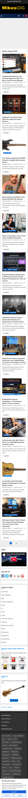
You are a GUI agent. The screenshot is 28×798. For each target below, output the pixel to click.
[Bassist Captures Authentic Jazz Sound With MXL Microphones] (14, 184)
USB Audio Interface (7, 777)
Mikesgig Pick (6, 755)
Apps (5, 71)
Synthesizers (16, 774)
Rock (10, 767)
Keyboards (6, 435)
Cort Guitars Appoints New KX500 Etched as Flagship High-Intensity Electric (13, 160)
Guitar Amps (18, 748)
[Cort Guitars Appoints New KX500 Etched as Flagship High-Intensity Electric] (14, 145)
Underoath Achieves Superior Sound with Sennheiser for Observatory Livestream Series (13, 320)
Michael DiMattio (7, 82)
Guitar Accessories (7, 748)
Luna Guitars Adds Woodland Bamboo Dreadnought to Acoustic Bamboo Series (13, 483)
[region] (14, 788)
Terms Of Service (6, 719)
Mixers (5, 353)
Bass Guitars (5, 742)
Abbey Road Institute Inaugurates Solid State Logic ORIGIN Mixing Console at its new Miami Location (14, 361)
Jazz (5, 191)
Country (5, 230)
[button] (1, 16)
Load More (14, 700)
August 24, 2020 (18, 82)
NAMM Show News (16, 758)
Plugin (13, 761)
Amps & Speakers (6, 595)
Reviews (4, 767)
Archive (9, 739)
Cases (3, 605)
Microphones (10, 191)
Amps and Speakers (18, 736)
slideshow (17, 767)
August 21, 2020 (18, 201)
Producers (6, 514)
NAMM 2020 (15, 755)
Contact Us (4, 725)
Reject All (20, 795)
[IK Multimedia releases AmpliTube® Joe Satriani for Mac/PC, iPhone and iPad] (14, 386)
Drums (3, 612)
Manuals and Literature (7, 625)
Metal (14, 394)
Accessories (4, 591)
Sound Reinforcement (15, 771)
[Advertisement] (14, 33)
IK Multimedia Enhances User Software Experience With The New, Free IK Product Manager (12, 78)
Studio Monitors (7, 112)
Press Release (6, 764)
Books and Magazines (7, 601)
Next (16, 543)
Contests (4, 745)
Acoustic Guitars (7, 475)
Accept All (14, 792)
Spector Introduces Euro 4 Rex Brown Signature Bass (13, 681)
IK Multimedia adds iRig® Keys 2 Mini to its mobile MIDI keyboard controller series (13, 442)
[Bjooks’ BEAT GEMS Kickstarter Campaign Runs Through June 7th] (13, 663)
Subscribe (26, 16)
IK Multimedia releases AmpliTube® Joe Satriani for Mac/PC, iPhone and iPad (12, 401)
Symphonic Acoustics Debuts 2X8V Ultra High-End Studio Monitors (12, 119)
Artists (4, 676)
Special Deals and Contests (12, 649)
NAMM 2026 (5, 758)
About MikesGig (5, 715)
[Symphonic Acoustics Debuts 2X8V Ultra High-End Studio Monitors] (14, 104)
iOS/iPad (9, 269)
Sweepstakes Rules (6, 729)
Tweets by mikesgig (6, 707)
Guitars (3, 615)
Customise (7, 795)
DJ (2, 608)
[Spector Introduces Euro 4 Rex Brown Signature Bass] (13, 691)
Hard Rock (6, 312)
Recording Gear (12, 353)
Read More (6, 92)
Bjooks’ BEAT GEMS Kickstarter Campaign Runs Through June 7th (13, 654)
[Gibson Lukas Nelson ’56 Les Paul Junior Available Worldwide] (14, 223)
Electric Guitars (7, 152)
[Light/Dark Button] (19, 16)
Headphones (5, 751)
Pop (18, 761)
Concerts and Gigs (16, 742)
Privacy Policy (5, 722)
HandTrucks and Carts (7, 618)
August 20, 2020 (18, 405)
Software (10, 71)
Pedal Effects (5, 635)
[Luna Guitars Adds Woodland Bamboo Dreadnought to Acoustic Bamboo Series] (14, 468)
